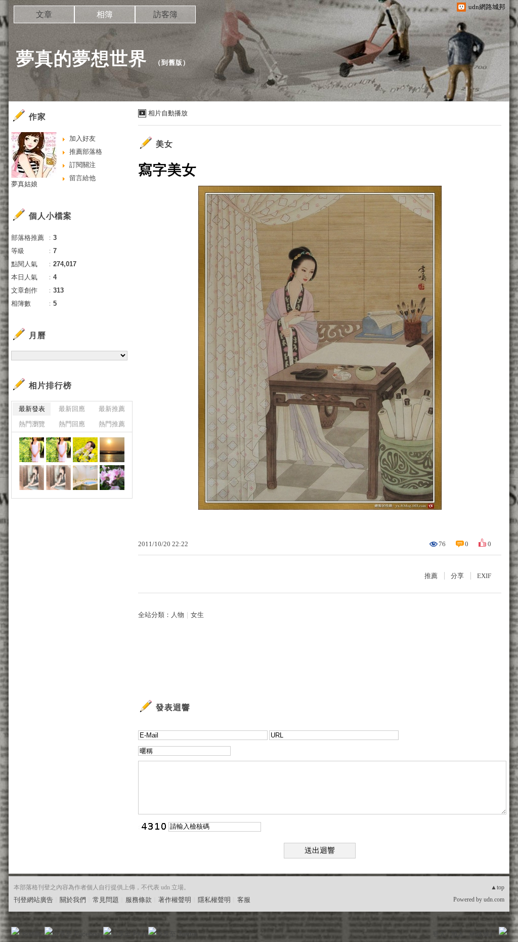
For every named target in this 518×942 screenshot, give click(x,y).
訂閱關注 (82, 165)
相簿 (105, 14)
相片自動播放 (168, 113)
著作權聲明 (174, 900)
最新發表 (32, 409)
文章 (44, 14)
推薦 (431, 576)
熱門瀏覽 (32, 424)
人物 (177, 615)
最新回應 (72, 409)
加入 (457, 934)
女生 (197, 615)
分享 (457, 576)
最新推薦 (112, 409)
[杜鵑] (112, 477)
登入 (439, 934)
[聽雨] (31, 477)
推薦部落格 (85, 151)
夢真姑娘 (24, 184)
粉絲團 (31, 934)
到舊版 (172, 62)
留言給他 (82, 178)
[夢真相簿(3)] (31, 449)
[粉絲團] (15, 931)
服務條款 (138, 900)
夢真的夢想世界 (81, 58)
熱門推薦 (112, 424)
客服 (243, 900)
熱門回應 (72, 424)
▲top (497, 887)
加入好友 (82, 138)
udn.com (494, 899)
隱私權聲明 (214, 900)
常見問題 (106, 900)
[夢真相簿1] (85, 449)
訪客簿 (165, 14)
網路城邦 (482, 934)
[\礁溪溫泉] (85, 477)
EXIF (484, 576)
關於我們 (73, 900)
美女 (164, 144)
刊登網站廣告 (33, 900)
